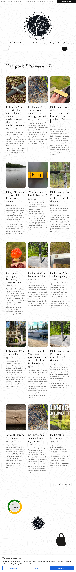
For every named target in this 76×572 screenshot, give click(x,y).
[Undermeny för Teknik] (30, 42)
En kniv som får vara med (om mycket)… (36, 437)
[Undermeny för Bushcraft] (15, 42)
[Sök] (64, 49)
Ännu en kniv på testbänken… (15, 436)
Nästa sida (64, 484)
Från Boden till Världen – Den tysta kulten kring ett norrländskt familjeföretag (37, 357)
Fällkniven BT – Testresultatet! (15, 353)
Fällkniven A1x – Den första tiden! (37, 274)
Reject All (37, 568)
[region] (38, 563)
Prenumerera (66, 1)
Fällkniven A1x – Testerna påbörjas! (60, 274)
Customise (13, 568)
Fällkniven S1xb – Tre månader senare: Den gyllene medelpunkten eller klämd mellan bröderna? (16, 116)
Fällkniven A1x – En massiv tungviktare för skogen (59, 356)
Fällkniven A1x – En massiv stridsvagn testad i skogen (59, 197)
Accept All (61, 568)
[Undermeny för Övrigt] (55, 42)
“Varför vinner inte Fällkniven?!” (37, 194)
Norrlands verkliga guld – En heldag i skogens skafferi (14, 277)
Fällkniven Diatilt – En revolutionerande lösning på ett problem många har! (59, 115)
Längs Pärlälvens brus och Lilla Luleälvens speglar (15, 197)
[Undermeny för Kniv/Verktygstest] (47, 42)
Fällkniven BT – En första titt (59, 436)
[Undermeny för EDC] (22, 42)
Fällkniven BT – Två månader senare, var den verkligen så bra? (37, 112)
